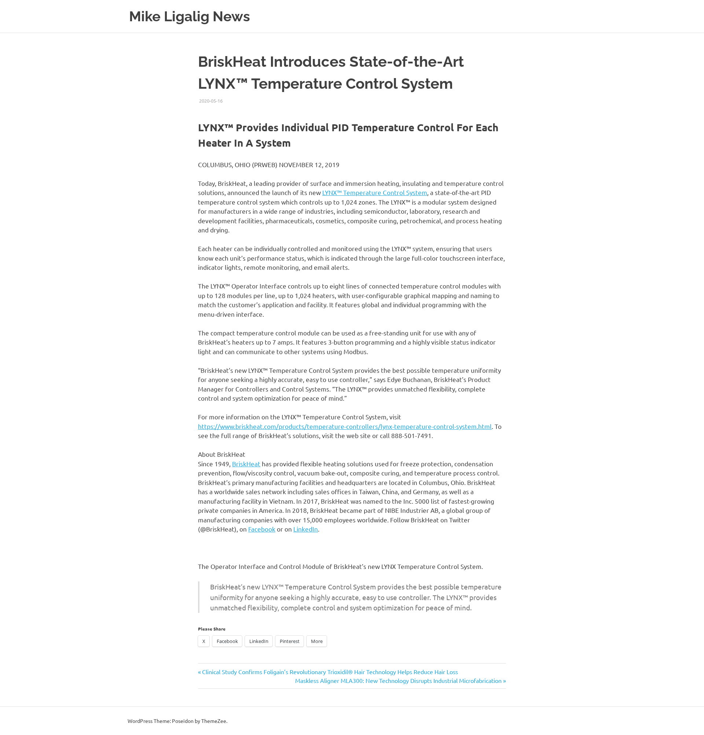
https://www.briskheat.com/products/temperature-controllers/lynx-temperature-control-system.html (345, 426)
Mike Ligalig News (189, 16)
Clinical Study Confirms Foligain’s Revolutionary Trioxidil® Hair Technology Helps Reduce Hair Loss (330, 671)
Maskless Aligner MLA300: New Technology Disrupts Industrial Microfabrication (398, 680)
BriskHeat (246, 463)
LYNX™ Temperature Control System (374, 192)
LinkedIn (305, 529)
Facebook (261, 529)
